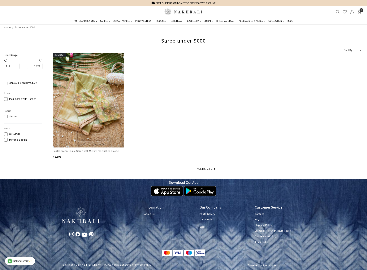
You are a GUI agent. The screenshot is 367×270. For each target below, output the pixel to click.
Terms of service (123, 265)
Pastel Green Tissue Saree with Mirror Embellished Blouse (86, 151)
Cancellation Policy (265, 236)
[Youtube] (84, 235)
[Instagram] (72, 234)
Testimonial (206, 219)
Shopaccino (269, 265)
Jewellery (193, 21)
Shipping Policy (263, 225)
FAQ (257, 219)
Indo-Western (143, 21)
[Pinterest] (91, 234)
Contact (259, 214)
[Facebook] (78, 234)
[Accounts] (352, 12)
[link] (337, 12)
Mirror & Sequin (18, 139)
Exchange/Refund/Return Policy (273, 230)
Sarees (104, 21)
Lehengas (176, 21)
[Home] (183, 11)
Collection (275, 21)
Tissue (13, 116)
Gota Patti (14, 134)
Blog (290, 21)
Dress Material (225, 21)
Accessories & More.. (251, 21)
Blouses (161, 21)
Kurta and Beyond (84, 21)
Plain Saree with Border (22, 99)
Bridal (207, 21)
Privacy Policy (143, 265)
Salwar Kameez (121, 21)
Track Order (261, 242)
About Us (149, 214)
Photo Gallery (207, 214)
